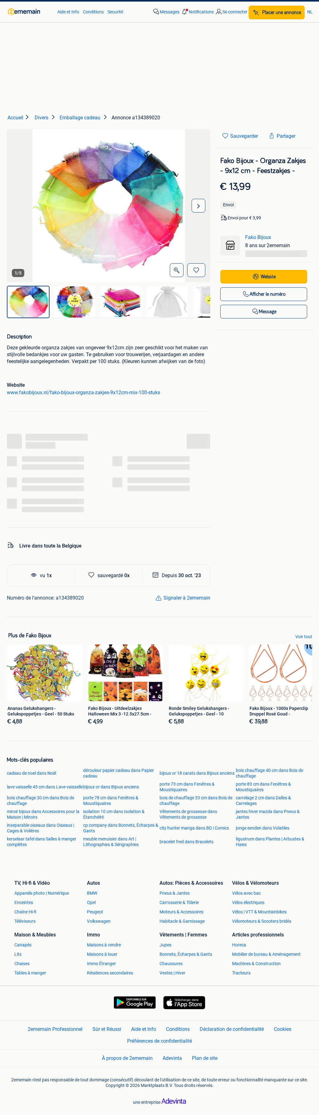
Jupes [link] (165, 944)
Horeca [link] (239, 944)
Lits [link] (17, 954)
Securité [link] (115, 11)
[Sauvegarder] (196, 270)
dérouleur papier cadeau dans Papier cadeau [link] (118, 773)
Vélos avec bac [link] (246, 893)
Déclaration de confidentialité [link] (232, 1029)
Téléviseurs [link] (25, 921)
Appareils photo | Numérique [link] (41, 893)
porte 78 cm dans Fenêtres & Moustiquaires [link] (110, 800)
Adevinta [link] (172, 1058)
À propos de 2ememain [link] (127, 1058)
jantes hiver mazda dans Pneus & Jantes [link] (268, 814)
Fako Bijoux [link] (258, 237)
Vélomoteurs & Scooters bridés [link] (261, 921)
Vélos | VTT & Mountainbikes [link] (259, 911)
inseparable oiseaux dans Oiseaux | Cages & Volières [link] (40, 828)
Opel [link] (91, 902)
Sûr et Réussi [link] (107, 1029)
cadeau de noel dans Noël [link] (31, 773)
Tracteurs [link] (241, 972)
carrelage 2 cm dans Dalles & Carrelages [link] (263, 800)
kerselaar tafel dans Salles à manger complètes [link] (41, 841)
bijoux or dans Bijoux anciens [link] (111, 786)
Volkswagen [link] (99, 921)
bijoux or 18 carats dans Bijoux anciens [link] (197, 773)
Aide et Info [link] (68, 11)
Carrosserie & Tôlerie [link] (179, 902)
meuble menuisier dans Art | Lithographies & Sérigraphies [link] (111, 841)
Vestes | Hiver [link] (172, 972)
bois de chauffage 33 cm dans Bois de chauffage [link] (196, 800)
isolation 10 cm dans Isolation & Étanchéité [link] (114, 814)
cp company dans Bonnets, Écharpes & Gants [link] (120, 828)
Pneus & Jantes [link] (175, 893)
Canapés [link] (22, 944)
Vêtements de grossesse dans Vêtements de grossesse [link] (188, 814)
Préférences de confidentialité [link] (159, 1041)
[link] (29, 12)
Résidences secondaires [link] (110, 972)
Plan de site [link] (204, 1058)
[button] (197, 11)
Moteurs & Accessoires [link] (181, 911)
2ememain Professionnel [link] (55, 1029)
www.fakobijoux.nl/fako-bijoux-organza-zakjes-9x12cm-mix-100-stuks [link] (83, 392)
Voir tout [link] (303, 636)
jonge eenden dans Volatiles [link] (262, 827)
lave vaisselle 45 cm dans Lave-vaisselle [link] (45, 786)
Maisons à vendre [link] (104, 944)
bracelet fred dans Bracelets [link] (186, 841)
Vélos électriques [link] (248, 902)
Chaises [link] (22, 963)
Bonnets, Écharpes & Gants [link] (186, 954)
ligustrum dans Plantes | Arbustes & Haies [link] (270, 841)
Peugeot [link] (95, 911)
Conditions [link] (93, 11)
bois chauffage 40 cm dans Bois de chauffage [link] (269, 773)
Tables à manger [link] (30, 972)
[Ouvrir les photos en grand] (176, 270)
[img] (28, 302)
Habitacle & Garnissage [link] (182, 921)
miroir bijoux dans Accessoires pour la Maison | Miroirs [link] (43, 814)
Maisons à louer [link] (102, 954)
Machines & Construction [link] (256, 963)
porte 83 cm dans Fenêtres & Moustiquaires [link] (263, 787)
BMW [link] (92, 893)
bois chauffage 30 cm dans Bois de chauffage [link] (40, 800)
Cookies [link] (282, 1029)
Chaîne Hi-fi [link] (25, 911)
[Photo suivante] (198, 206)
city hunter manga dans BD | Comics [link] (194, 827)
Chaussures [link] (171, 963)
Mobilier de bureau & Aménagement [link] (266, 954)
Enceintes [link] (23, 902)
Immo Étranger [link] (101, 963)
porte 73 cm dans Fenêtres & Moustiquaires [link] (187, 787)
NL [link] (310, 11)
